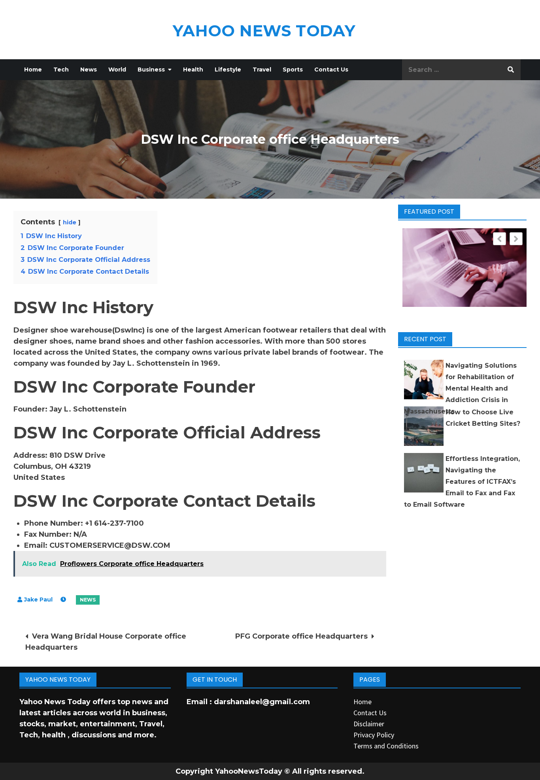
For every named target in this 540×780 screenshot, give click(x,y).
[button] (516, 238)
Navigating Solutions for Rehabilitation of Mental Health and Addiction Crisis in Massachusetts (460, 388)
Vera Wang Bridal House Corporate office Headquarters (105, 642)
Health (193, 69)
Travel (262, 69)
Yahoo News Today (264, 30)
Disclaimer (368, 723)
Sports (293, 69)
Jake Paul (38, 599)
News (88, 69)
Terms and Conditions (386, 745)
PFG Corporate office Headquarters (301, 636)
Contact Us (331, 69)
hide (69, 222)
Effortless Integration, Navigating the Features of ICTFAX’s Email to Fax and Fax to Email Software (462, 481)
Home (33, 69)
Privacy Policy (373, 734)
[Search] (511, 69)
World (117, 69)
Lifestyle (228, 69)
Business (151, 69)
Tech (61, 69)
